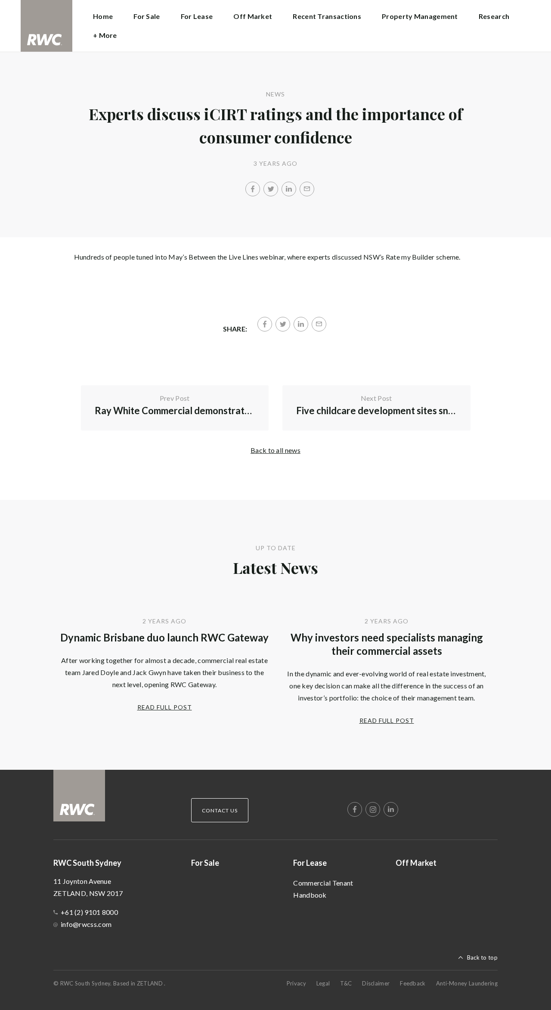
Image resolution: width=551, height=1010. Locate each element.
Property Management (420, 16)
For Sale (146, 16)
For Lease (310, 862)
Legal (323, 983)
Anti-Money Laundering (467, 983)
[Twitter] (270, 189)
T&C (346, 983)
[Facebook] (252, 189)
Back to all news (275, 450)
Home (103, 16)
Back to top (482, 957)
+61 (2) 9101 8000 (89, 912)
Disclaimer (376, 983)
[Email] (307, 189)
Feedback (412, 983)
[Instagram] (372, 809)
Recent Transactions (327, 16)
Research (494, 16)
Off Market (252, 16)
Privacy (296, 983)
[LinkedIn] (289, 189)
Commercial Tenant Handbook (323, 889)
